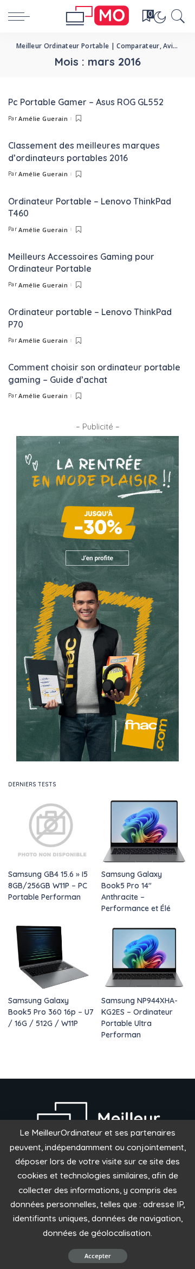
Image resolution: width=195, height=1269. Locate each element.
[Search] (176, 16)
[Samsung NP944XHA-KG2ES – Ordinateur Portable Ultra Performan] (144, 957)
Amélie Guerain (43, 118)
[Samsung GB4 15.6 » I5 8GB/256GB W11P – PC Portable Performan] (51, 831)
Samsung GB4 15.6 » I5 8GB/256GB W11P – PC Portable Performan (48, 885)
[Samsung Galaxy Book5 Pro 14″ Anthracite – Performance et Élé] (144, 831)
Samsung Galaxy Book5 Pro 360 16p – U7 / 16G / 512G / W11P (51, 1012)
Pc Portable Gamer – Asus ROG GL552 (86, 102)
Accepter (97, 1256)
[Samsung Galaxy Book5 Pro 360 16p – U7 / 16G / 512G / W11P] (51, 957)
